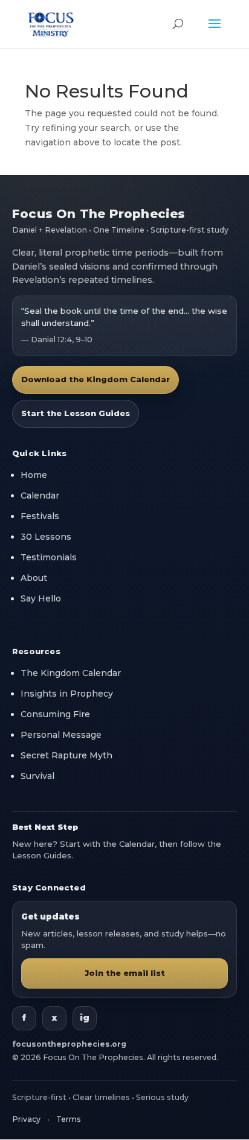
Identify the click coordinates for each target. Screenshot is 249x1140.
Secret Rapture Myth (66, 755)
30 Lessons (46, 536)
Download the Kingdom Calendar (95, 379)
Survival (37, 775)
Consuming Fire (55, 714)
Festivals (40, 516)
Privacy (26, 1119)
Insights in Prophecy (67, 693)
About (34, 577)
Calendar (40, 495)
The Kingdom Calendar (71, 673)
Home (34, 474)
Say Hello (41, 598)
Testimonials (49, 557)
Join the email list (125, 973)
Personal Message (61, 734)
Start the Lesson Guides (75, 413)
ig (84, 1017)
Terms (68, 1119)
